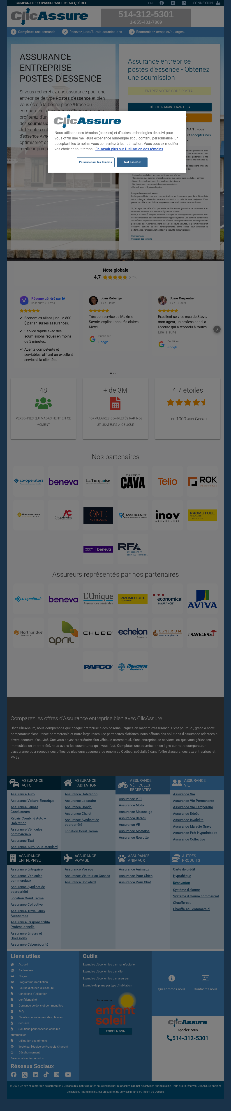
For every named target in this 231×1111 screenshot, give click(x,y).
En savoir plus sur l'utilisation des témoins (129, 149)
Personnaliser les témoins (95, 162)
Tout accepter (132, 162)
